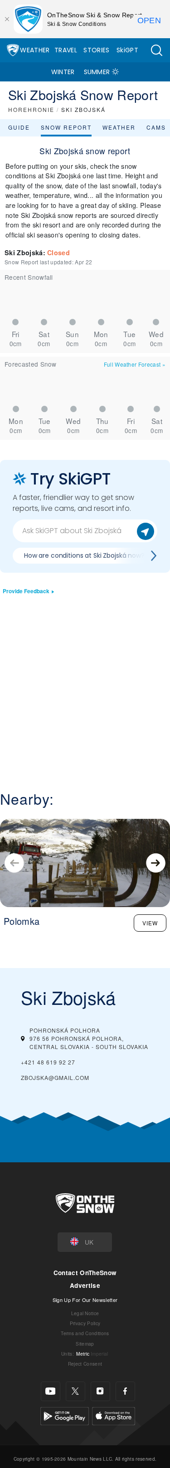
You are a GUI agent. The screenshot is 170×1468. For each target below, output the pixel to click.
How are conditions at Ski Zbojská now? (84, 555)
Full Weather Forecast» (134, 364)
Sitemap (85, 1343)
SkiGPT (127, 50)
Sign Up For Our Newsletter (85, 1299)
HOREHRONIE (31, 109)
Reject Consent (85, 1363)
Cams (156, 127)
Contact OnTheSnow (85, 1272)
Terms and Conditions (85, 1333)
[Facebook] (125, 1391)
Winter (63, 71)
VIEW (150, 923)
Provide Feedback (26, 591)
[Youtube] (50, 1391)
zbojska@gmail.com (55, 1077)
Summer (97, 71)
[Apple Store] (113, 1414)
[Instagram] (100, 1391)
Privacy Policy (85, 1323)
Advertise (85, 1285)
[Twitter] (75, 1391)
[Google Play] (64, 1414)
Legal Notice (85, 1313)
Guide (19, 127)
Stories (96, 50)
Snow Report (66, 127)
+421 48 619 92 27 (48, 1062)
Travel (65, 50)
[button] (156, 50)
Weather (34, 50)
